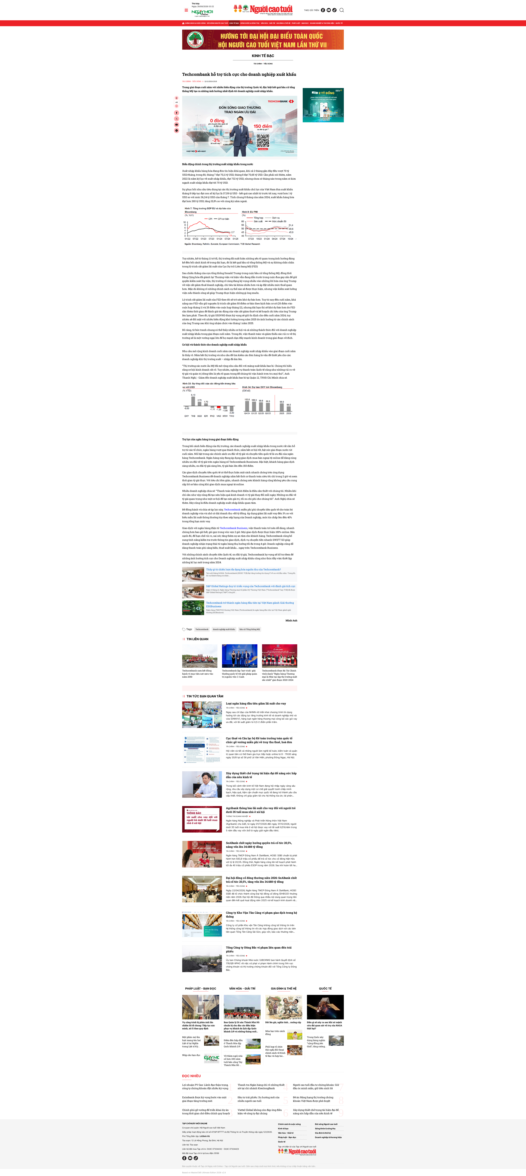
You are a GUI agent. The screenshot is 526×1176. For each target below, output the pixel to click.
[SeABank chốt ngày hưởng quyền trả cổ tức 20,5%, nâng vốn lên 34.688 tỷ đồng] (202, 854)
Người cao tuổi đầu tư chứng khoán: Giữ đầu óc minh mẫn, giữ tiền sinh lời (316, 1086)
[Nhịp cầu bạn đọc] (211, 1059)
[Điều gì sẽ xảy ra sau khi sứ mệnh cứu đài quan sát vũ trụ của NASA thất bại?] (325, 1007)
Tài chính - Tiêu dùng (263, 64)
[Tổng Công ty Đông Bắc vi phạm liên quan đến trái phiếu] (202, 959)
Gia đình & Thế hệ (284, 988)
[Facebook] (323, 10)
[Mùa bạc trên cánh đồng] (294, 1035)
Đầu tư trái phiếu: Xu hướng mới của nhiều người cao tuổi (258, 1099)
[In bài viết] (176, 130)
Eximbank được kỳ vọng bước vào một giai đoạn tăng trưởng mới (204, 1099)
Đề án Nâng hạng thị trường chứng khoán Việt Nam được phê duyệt (313, 1099)
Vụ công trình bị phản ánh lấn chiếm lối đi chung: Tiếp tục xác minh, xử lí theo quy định (198, 1025)
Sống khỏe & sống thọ (249, 23)
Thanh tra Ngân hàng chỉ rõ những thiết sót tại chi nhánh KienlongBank (261, 1086)
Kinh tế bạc (234, 23)
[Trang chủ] (183, 23)
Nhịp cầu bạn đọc (191, 1055)
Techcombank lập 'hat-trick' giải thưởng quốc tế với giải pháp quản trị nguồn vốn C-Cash (239, 673)
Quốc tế (339, 23)
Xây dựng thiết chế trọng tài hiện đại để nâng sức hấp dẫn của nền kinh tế (316, 1111)
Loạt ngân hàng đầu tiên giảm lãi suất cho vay (256, 703)
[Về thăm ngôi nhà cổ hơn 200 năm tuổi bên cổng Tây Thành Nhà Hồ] (253, 1059)
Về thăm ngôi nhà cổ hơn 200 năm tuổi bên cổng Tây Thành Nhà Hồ (233, 1060)
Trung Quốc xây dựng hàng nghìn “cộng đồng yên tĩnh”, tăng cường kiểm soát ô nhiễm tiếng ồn (316, 1045)
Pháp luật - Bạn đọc (300, 23)
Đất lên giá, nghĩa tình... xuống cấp (283, 1022)
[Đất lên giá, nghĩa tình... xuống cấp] (283, 1007)
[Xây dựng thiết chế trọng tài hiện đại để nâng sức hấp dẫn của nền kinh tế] (202, 784)
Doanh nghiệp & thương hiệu (322, 23)
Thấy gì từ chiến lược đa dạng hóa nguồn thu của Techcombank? (243, 569)
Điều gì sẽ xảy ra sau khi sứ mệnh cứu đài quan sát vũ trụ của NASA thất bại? (324, 1025)
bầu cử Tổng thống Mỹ (250, 629)
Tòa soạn (194, 1145)
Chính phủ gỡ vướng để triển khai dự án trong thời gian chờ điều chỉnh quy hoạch (206, 1111)
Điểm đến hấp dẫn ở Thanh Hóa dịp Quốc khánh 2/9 (233, 1043)
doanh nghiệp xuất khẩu (224, 629)
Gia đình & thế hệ (283, 23)
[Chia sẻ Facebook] (176, 112)
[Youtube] (329, 10)
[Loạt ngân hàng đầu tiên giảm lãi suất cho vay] (202, 714)
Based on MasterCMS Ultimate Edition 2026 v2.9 (204, 1172)
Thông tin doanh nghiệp (237, 816)
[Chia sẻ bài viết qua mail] (176, 124)
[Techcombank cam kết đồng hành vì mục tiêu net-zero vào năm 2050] (199, 656)
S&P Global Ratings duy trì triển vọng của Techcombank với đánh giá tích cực (250, 586)
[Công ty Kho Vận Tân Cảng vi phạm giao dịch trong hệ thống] (202, 924)
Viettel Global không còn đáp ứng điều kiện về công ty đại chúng (260, 1111)
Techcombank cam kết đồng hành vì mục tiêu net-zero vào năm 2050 (197, 673)
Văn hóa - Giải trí (268, 23)
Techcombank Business (233, 528)
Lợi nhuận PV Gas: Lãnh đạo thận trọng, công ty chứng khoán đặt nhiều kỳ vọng (205, 1086)
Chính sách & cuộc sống (195, 23)
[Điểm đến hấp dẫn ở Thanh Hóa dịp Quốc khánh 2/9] (253, 1044)
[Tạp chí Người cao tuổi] (202, 17)
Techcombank (232, 509)
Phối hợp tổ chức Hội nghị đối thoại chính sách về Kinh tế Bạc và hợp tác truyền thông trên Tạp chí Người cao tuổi (275, 1055)
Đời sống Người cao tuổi (217, 23)
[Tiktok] (334, 10)
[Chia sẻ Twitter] (176, 118)
